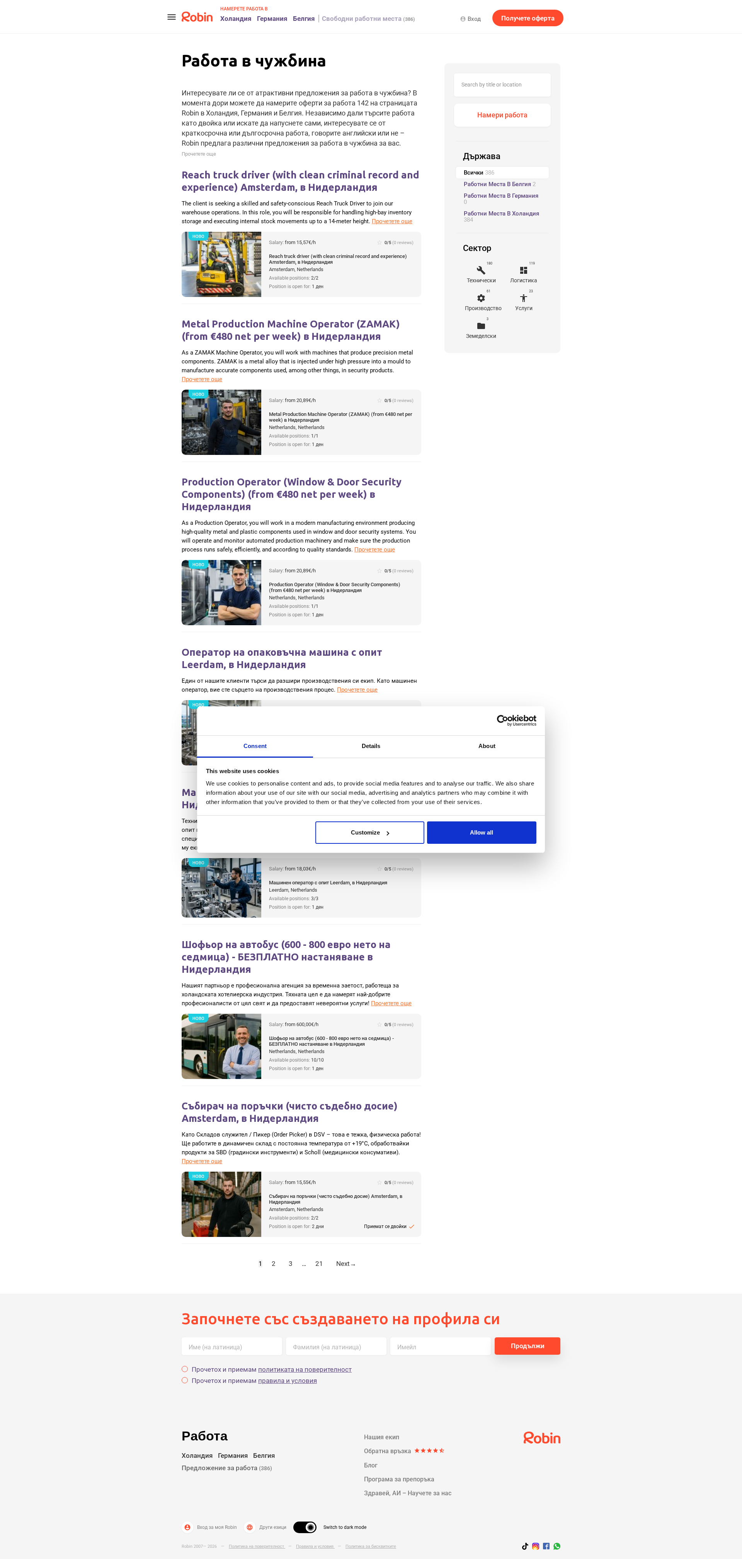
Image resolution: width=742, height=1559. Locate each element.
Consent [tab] (255, 746)
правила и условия (287, 1380)
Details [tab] (371, 746)
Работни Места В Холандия (501, 216)
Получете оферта (528, 18)
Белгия (304, 18)
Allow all (481, 832)
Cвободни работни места (368, 18)
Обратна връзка (404, 1451)
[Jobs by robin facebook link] (546, 1547)
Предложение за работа (227, 1468)
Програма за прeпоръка (399, 1479)
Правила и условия (315, 1546)
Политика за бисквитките (370, 1546)
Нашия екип (381, 1437)
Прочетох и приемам (272, 1369)
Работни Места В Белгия (500, 184)
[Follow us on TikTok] (527, 1547)
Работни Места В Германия (501, 198)
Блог (371, 1465)
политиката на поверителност (305, 1369)
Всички (479, 172)
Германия (272, 18)
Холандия (236, 18)
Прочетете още (199, 154)
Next (346, 1263)
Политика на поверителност (257, 1546)
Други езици (266, 1527)
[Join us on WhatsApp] (555, 1547)
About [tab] (486, 746)
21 (319, 1263)
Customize (365, 832)
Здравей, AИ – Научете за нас (407, 1493)
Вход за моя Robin (210, 1527)
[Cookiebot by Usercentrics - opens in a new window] (502, 720)
